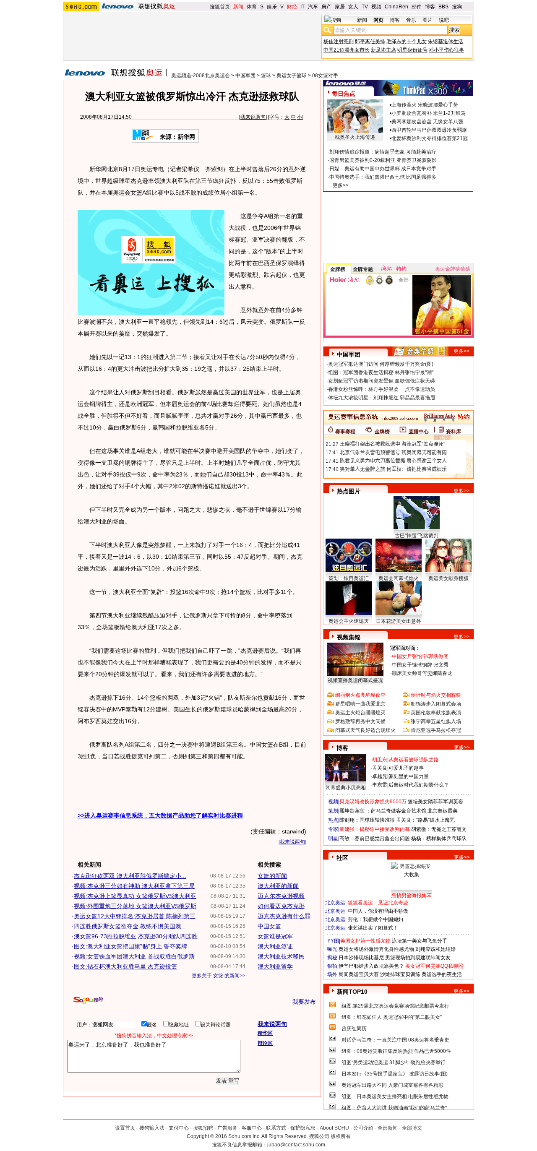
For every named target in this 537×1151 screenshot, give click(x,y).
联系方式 (276, 1128)
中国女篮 (269, 926)
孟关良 (379, 768)
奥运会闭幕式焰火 (398, 578)
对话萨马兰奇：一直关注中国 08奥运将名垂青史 (395, 1040)
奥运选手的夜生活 (442, 974)
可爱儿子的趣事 (406, 768)
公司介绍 (363, 1128)
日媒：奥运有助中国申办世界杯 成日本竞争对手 (382, 169)
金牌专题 (363, 269)
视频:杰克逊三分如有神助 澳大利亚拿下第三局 (134, 886)
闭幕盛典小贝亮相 (346, 788)
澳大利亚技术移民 (281, 956)
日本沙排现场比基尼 (361, 958)
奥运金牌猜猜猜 (452, 269)
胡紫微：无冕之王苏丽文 (439, 829)
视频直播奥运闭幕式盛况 (355, 680)
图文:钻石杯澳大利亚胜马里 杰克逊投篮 (125, 966)
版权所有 (341, 1136)
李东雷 (379, 785)
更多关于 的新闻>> (218, 976)
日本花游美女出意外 (398, 621)
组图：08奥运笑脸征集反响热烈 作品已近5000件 (396, 1051)
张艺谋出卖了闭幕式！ (373, 928)
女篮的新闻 (272, 875)
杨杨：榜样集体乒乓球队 (439, 838)
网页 (378, 20)
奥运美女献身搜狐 (448, 578)
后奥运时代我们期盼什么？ (418, 785)
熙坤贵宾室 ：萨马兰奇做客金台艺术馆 (382, 811)
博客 (430, 7)
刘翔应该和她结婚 (435, 949)
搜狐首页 (220, 7)
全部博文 (412, 1128)
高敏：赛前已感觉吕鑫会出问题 (374, 838)
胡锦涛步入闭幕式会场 (436, 704)
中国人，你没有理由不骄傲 (378, 911)
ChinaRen (396, 7)
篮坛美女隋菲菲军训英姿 (435, 802)
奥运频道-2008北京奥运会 (200, 75)
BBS (443, 7)
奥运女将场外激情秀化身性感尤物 (376, 949)
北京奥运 (335, 903)
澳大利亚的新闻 (278, 886)
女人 (353, 7)
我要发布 (304, 1001)
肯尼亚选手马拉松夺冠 (436, 730)
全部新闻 (388, 1128)
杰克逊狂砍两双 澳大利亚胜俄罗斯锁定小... (130, 875)
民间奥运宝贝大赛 (359, 974)
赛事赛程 (345, 432)
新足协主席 (383, 50)
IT (302, 7)
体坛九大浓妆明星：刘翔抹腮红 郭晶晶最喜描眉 (381, 398)
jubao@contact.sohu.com (296, 1145)
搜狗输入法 (151, 1128)
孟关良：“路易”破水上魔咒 (425, 820)
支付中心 (179, 1128)
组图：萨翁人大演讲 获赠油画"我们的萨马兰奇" (394, 1108)
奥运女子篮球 (291, 75)
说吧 (444, 20)
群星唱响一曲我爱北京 (360, 704)
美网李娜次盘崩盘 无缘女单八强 (427, 122)
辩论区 (265, 1043)
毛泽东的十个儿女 (406, 41)
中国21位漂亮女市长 (346, 50)
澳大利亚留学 (275, 966)
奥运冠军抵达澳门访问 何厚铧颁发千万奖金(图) (380, 364)
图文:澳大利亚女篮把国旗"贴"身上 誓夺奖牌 (130, 946)
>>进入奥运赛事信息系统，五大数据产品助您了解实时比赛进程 (160, 815)
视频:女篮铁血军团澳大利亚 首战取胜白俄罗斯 (134, 956)
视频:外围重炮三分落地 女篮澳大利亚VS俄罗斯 (135, 906)
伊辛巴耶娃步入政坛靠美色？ (371, 966)
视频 (376, 7)
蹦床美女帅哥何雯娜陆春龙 (422, 673)
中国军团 (245, 75)
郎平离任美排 (370, 41)
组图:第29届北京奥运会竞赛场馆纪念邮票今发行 (395, 1006)
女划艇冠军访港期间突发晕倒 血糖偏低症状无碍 (381, 381)
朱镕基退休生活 (445, 41)
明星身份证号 (412, 50)
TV (365, 7)
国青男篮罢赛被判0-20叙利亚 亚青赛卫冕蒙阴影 (383, 160)
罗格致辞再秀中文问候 (360, 721)
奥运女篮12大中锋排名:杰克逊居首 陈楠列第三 (135, 916)
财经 (292, 7)
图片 (427, 20)
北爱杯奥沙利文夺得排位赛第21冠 (429, 138)
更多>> (341, 185)
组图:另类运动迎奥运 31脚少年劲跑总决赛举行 (393, 1062)
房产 (326, 7)
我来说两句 (253, 117)
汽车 (313, 7)
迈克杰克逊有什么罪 (284, 916)
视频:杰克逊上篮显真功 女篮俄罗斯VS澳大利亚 (135, 896)
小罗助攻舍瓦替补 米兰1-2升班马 (428, 113)
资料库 (453, 432)
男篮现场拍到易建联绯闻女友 (418, 958)
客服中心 (252, 1128)
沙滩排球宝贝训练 (400, 974)
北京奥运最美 (443, 811)
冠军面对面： (405, 648)
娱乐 (272, 7)
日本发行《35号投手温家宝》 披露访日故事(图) (394, 1074)
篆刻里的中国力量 (408, 776)
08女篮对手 (325, 75)
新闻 (238, 7)
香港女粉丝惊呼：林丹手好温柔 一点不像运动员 (381, 389)
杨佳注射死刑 (338, 41)
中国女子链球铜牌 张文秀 (420, 665)
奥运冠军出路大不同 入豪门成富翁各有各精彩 (392, 1085)
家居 (340, 7)
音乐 (411, 20)
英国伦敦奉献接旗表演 (436, 713)
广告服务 (227, 1128)
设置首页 (125, 1128)
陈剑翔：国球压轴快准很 (367, 820)
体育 (252, 7)
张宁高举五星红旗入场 (436, 721)
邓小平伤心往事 (446, 50)
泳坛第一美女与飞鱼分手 (419, 941)
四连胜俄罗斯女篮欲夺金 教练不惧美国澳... (130, 926)
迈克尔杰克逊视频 (281, 896)
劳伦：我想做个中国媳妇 (375, 919)
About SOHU (334, 1128)
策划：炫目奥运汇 (348, 578)
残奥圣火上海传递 (355, 137)
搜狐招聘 (203, 1128)
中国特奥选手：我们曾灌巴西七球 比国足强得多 (382, 177)
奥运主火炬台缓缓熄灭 (360, 713)
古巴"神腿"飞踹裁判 (416, 536)
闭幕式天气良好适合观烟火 (365, 730)
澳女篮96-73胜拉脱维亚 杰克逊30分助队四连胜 (136, 936)
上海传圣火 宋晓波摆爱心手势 (424, 105)
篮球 (266, 75)
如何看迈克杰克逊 (281, 906)
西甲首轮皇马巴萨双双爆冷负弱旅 (429, 130)
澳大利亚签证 (275, 946)
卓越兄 (379, 776)
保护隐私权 (302, 1128)
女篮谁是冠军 (275, 936)
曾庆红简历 (354, 1028)
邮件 (417, 7)
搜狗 (457, 7)
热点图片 (348, 491)
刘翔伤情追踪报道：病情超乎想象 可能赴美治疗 (382, 152)
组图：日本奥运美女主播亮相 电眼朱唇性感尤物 (394, 1096)
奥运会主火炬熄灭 (348, 621)
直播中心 (419, 432)
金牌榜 (337, 269)
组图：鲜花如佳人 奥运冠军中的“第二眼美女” (391, 1017)
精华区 (265, 1033)
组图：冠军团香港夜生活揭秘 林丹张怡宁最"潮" (380, 372)
